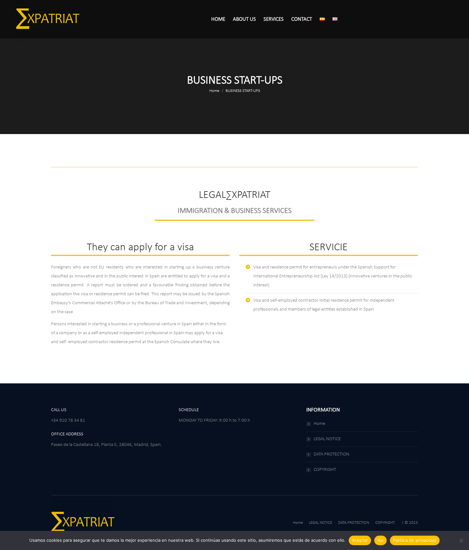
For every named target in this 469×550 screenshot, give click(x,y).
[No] (461, 540)
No (380, 540)
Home (319, 423)
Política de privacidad (415, 540)
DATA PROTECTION (331, 454)
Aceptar (360, 540)
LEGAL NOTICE (327, 439)
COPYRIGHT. (325, 469)
